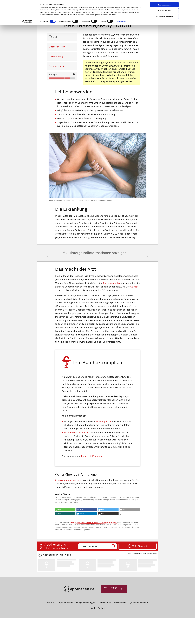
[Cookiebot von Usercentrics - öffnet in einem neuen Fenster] (27, 21)
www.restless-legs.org (69, 480)
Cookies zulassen (164, 5)
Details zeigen (122, 21)
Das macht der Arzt (57, 66)
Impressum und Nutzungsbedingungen (76, 602)
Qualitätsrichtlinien (139, 602)
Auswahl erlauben (164, 11)
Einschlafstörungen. (91, 456)
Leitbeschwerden (57, 46)
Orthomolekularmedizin (76, 432)
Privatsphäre (120, 602)
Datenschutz (105, 602)
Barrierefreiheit (97, 608)
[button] (65, 509)
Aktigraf (134, 286)
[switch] (75, 21)
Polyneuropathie (112, 283)
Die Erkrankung (56, 56)
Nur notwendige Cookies (164, 16)
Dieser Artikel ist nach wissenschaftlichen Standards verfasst (93, 522)
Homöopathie (103, 421)
